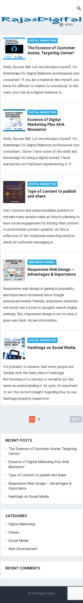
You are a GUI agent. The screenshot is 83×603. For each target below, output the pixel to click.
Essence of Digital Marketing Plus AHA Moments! (45, 124)
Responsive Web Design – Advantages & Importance (51, 272)
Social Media (18, 541)
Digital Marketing (42, 40)
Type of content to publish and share (37, 475)
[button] (66, 25)
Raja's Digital (46, 593)
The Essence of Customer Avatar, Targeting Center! (51, 50)
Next (76, 419)
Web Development (42, 262)
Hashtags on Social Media (51, 347)
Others (13, 532)
